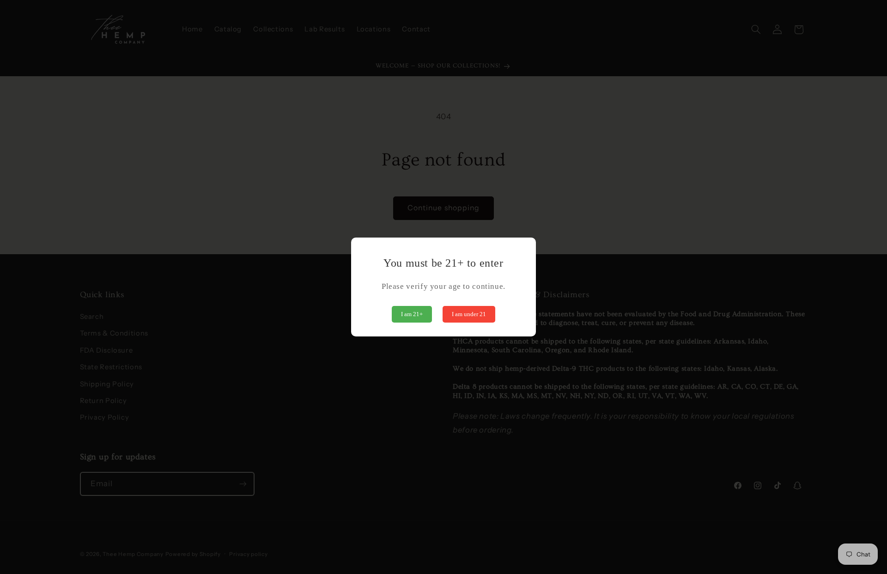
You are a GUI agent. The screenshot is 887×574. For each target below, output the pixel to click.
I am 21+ (412, 314)
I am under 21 (469, 314)
